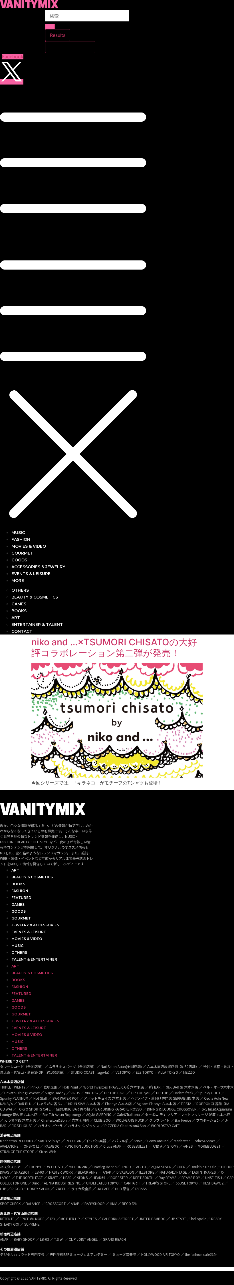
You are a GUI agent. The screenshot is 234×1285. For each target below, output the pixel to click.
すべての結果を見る (70, 47)
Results (57, 35)
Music (17, 945)
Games (18, 904)
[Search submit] (50, 26)
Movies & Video (26, 939)
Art (15, 870)
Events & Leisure (28, 932)
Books (18, 884)
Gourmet (21, 918)
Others (19, 952)
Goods (18, 911)
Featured (21, 898)
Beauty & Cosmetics (32, 877)
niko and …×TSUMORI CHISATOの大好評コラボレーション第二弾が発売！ (114, 647)
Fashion (19, 891)
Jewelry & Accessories (35, 925)
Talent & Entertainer (34, 959)
